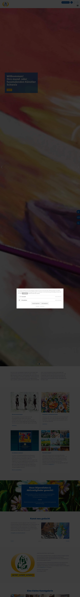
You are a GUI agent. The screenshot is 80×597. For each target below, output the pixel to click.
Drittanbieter (24, 300)
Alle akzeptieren (45, 303)
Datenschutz (25, 293)
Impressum (37, 306)
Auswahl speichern (36, 303)
